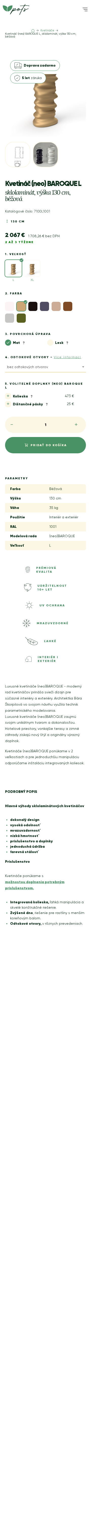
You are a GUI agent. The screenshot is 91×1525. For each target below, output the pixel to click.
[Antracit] (44, 306)
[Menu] (85, 9)
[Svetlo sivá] (9, 318)
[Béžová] (21, 306)
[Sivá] (67, 306)
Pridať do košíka (49, 445)
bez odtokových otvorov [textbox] (27, 367)
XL (32, 280)
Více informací (67, 357)
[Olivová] (21, 318)
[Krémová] (56, 306)
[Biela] (9, 306)
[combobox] (45, 367)
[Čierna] (32, 306)
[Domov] (33, 30)
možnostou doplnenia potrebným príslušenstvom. (34, 885)
